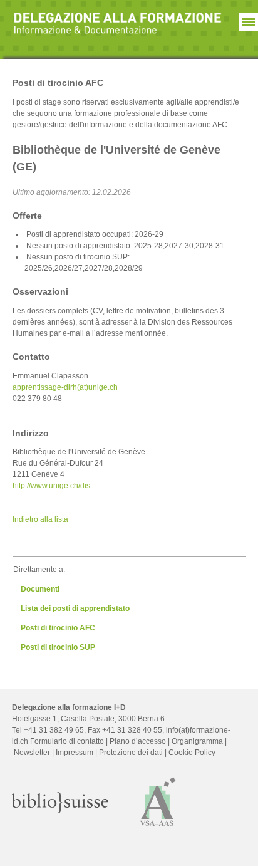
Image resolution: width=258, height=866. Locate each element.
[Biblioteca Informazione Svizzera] (60, 810)
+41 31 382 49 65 (54, 730)
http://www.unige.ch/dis (51, 485)
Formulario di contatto (67, 741)
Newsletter (32, 752)
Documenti (40, 589)
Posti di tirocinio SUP (58, 647)
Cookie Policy (191, 752)
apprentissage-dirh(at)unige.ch (65, 387)
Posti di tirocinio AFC (58, 627)
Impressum (74, 752)
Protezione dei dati (131, 752)
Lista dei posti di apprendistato (75, 608)
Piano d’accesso (138, 741)
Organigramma (197, 741)
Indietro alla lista (40, 519)
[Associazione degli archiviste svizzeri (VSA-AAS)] (158, 829)
